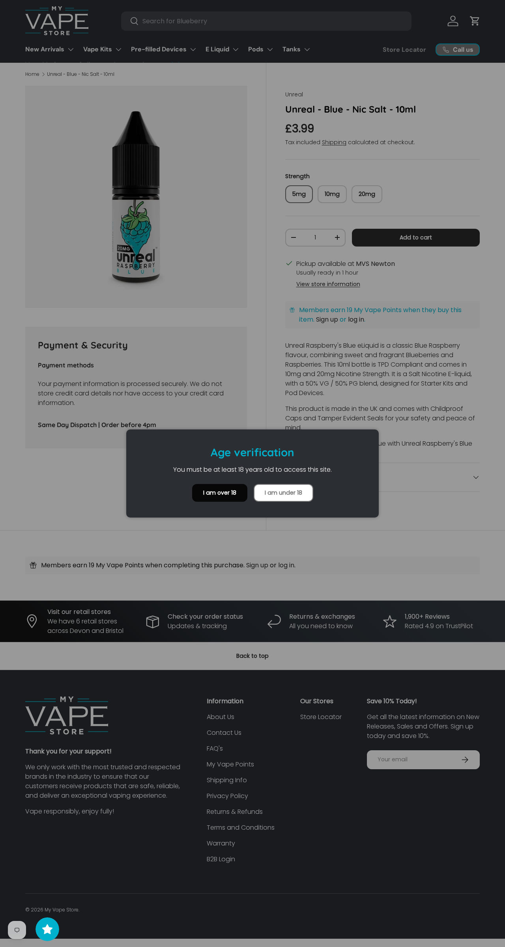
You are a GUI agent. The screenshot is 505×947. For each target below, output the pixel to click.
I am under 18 (283, 493)
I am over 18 (219, 493)
